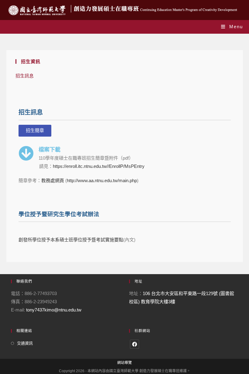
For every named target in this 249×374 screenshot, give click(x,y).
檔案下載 (49, 149)
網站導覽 (124, 363)
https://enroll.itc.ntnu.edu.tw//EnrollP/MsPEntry (99, 166)
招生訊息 (24, 75)
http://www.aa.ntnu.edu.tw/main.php (102, 180)
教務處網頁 (53, 180)
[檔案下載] (26, 153)
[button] (35, 131)
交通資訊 (25, 343)
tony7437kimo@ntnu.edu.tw (53, 309)
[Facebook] (134, 344)
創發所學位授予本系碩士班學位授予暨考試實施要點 (71, 239)
